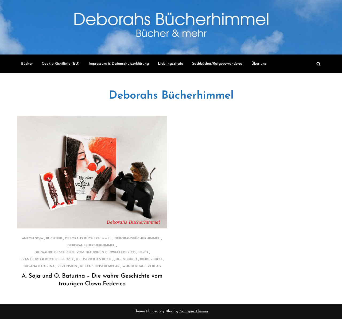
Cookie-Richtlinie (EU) (61, 64)
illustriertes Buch (93, 259)
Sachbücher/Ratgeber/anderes (217, 64)
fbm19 (143, 252)
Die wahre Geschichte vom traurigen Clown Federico (84, 252)
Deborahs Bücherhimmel (171, 96)
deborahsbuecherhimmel (91, 245)
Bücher (27, 64)
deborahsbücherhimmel (137, 238)
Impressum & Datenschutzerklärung (119, 64)
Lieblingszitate (170, 64)
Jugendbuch (125, 259)
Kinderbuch (151, 259)
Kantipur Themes (194, 311)
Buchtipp (54, 238)
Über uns (258, 64)
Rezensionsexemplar (99, 266)
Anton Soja (32, 238)
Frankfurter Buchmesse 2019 (47, 259)
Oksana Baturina (39, 266)
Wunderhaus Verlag (141, 266)
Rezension (67, 266)
